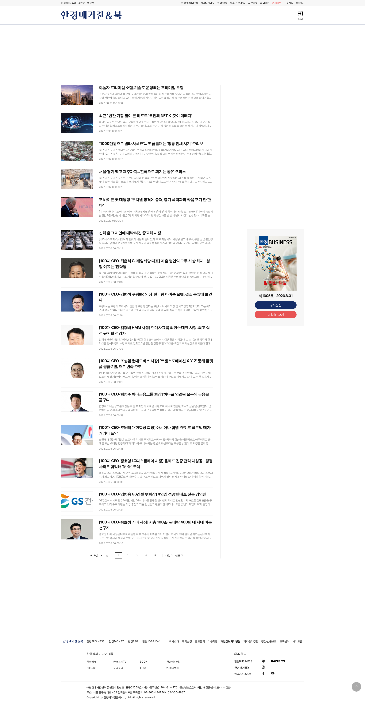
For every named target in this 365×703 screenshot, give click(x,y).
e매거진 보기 (275, 314)
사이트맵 (297, 641)
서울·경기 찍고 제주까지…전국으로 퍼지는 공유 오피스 (142, 171)
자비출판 (264, 2)
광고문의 (200, 641)
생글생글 (118, 667)
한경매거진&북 (68, 2)
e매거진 (300, 2)
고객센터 (284, 641)
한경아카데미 (173, 661)
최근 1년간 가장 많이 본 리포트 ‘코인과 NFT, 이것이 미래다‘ (145, 115)
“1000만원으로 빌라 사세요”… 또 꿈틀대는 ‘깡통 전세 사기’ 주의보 (151, 143)
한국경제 (91, 661)
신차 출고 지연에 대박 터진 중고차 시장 (130, 233)
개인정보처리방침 (230, 641)
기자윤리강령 (250, 641)
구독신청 (288, 2)
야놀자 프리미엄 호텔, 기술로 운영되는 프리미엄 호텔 (141, 87)
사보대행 (252, 2)
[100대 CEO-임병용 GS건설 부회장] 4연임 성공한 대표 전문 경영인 (152, 494)
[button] (300, 15)
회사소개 (174, 641)
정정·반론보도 (269, 641)
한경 (189, 3)
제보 (276, 2)
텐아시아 (91, 667)
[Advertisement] (182, 54)
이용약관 (213, 641)
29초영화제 (172, 667)
